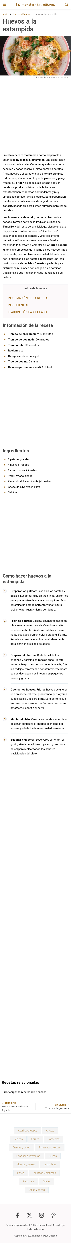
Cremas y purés (21, 1147)
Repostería (28, 1181)
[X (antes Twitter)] (29, 1217)
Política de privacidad (17, 1225)
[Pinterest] (53, 1217)
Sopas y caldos (37, 1189)
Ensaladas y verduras (28, 1156)
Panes (20, 1172)
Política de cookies (41, 1225)
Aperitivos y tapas (28, 1130)
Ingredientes (18, 305)
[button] (66, 4)
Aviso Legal (59, 1225)
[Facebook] (17, 1217)
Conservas (54, 1139)
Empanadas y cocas (50, 1147)
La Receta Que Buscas (45, 1235)
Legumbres (50, 1164)
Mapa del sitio (36, 1229)
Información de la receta (28, 298)
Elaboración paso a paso (27, 312)
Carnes (35, 1139)
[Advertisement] (35, 116)
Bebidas (18, 1139)
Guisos (53, 1156)
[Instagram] (41, 1217)
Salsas (46, 1181)
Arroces (50, 1130)
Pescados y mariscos (44, 1172)
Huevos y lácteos (26, 1164)
